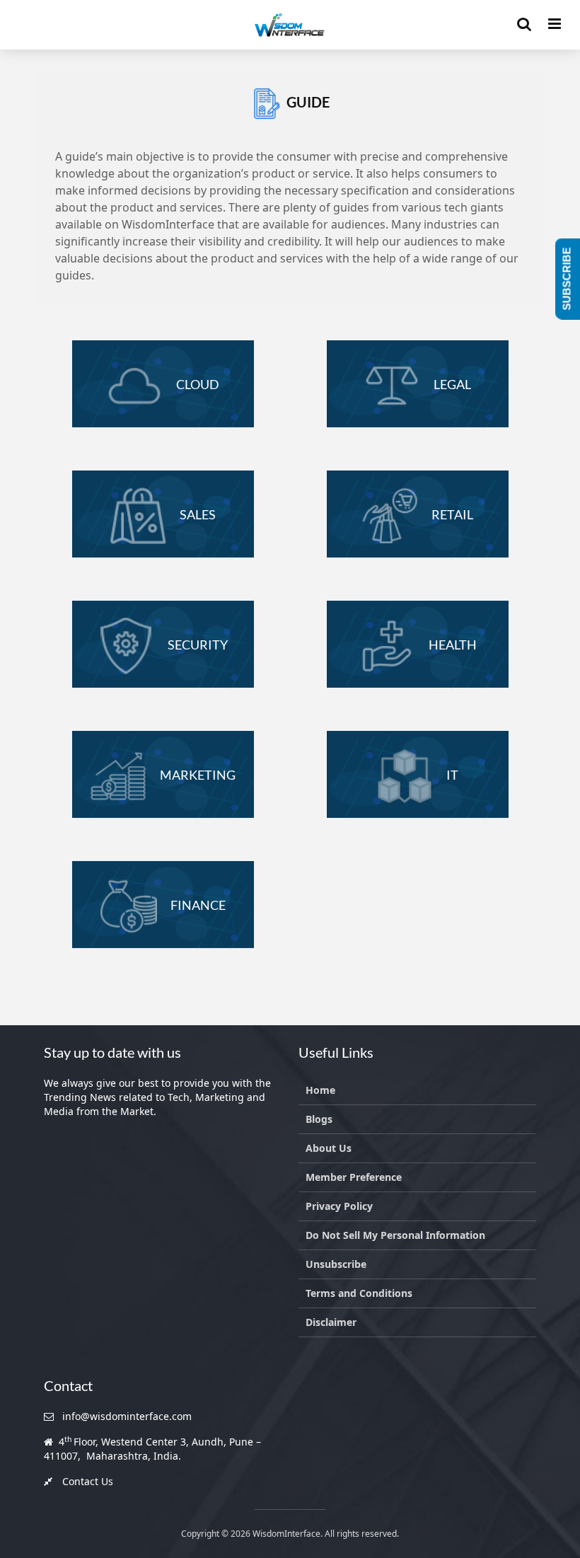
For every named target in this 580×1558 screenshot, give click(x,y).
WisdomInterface (285, 1534)
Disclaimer (331, 1322)
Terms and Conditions (359, 1293)
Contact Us (87, 1481)
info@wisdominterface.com (127, 1416)
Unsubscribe (336, 1264)
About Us (329, 1148)
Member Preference (354, 1177)
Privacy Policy (339, 1206)
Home (320, 1090)
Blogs (319, 1119)
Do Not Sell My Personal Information (395, 1235)
